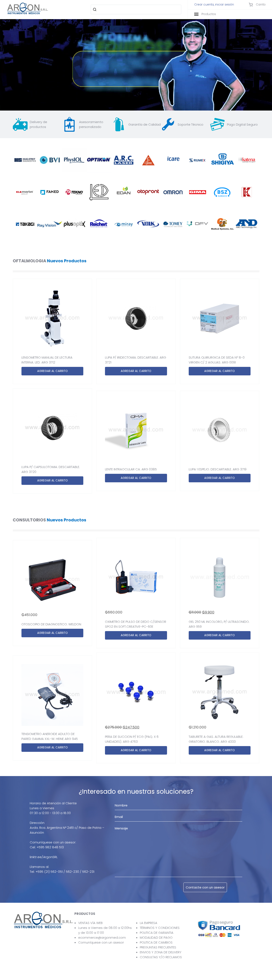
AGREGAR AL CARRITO (52, 371)
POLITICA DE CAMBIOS (156, 942)
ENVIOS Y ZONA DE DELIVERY (160, 952)
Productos (208, 14)
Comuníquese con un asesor (101, 942)
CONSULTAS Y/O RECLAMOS (161, 957)
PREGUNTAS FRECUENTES (158, 947)
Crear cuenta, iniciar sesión (214, 4)
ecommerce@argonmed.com (102, 937)
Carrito (260, 5)
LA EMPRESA (148, 923)
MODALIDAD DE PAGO (156, 937)
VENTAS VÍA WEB (90, 923)
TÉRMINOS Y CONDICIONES (160, 927)
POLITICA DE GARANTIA (156, 932)
